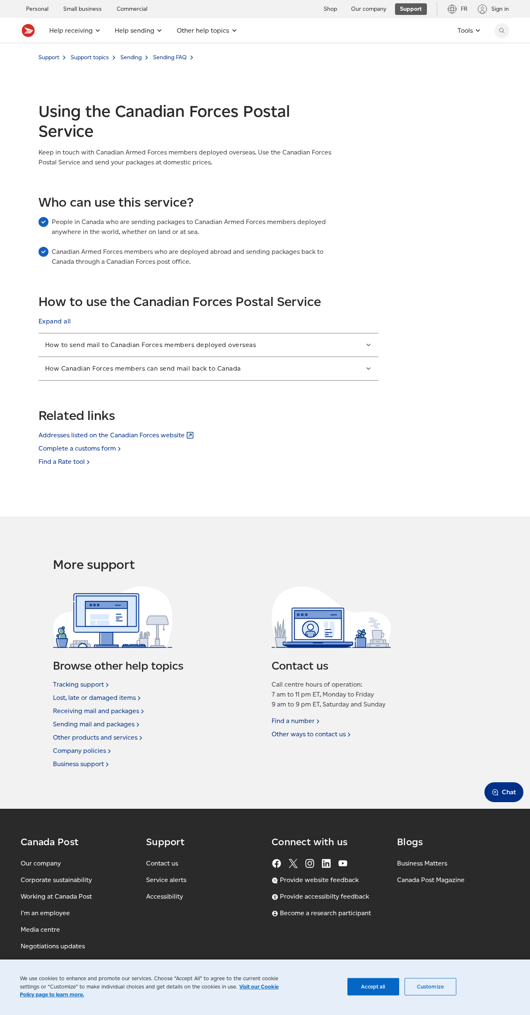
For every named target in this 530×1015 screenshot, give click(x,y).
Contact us (162, 863)
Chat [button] (509, 792)
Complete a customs (77, 448)
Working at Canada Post (56, 896)
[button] (55, 321)
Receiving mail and (96, 711)
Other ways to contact (309, 734)
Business (78, 764)
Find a (293, 721)
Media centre (40, 929)
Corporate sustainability (56, 880)
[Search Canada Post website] (501, 30)
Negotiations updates (53, 946)
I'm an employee (45, 913)
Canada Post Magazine (431, 880)
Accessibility (164, 896)
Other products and (95, 737)
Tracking (78, 684)
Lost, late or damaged (94, 698)
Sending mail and (94, 724)
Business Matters (422, 863)
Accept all (373, 987)
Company (79, 751)
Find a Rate (62, 461)
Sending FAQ (170, 57)
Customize (430, 987)
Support (49, 57)
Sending (131, 57)
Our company (41, 863)
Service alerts (166, 880)
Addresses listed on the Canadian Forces (112, 435)
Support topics (90, 57)
